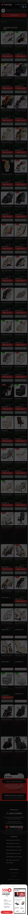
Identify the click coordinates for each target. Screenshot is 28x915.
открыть (6, 912)
